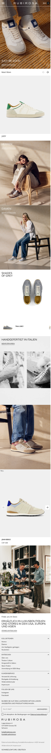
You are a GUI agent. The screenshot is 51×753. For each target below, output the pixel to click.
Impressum (17, 746)
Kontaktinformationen (26, 742)
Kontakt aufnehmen (9, 734)
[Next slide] (45, 70)
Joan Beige (6, 520)
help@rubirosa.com (9, 732)
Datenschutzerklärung (38, 712)
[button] (3, 3)
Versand (41, 742)
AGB (36, 742)
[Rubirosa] (13, 719)
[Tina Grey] (8, 314)
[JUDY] (24, 103)
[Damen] (24, 229)
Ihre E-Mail (7, 707)
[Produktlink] (24, 489)
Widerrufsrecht (7, 746)
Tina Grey (19, 315)
